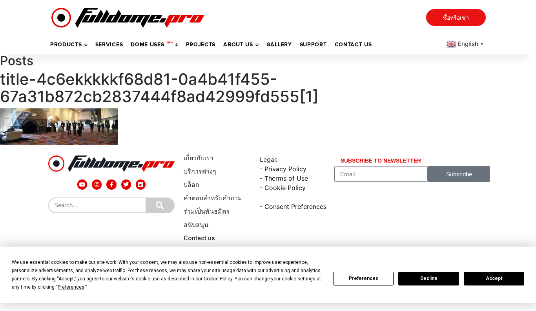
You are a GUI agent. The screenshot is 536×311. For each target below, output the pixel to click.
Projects (201, 44)
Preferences (363, 278)
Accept (494, 278)
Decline (429, 278)
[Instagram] (97, 184)
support (313, 44)
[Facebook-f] (111, 184)
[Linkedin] (141, 184)
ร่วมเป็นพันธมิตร (207, 211)
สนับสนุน (196, 225)
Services (109, 44)
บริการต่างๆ (200, 171)
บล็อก (191, 184)
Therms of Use (286, 178)
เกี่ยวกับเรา (198, 158)
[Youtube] (82, 184)
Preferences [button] (71, 287)
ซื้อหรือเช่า (456, 18)
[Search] (160, 205)
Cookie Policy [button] (218, 279)
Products (66, 44)
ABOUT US (238, 44)
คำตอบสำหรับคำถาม (213, 198)
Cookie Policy (285, 188)
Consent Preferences (295, 206)
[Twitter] (126, 184)
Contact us (353, 44)
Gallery (279, 44)
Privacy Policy (285, 169)
